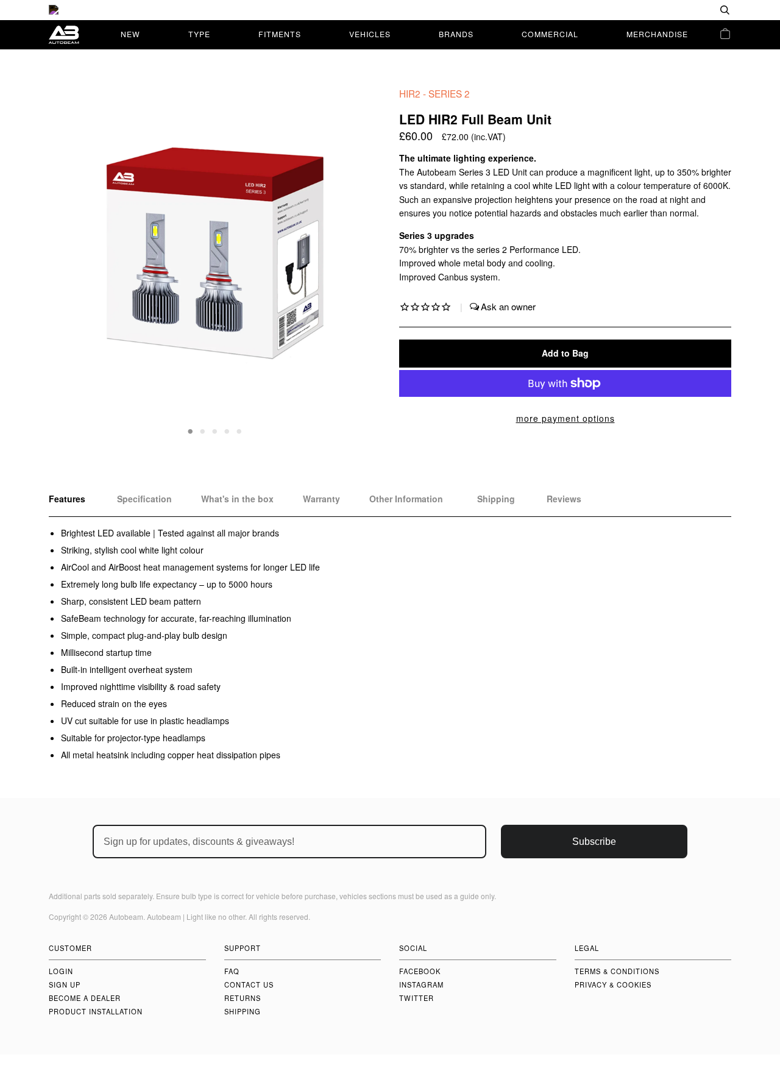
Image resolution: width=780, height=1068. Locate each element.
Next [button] (358, 261)
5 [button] (239, 430)
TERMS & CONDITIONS (617, 971)
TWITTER (416, 998)
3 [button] (215, 430)
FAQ (231, 971)
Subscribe (594, 841)
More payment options (565, 418)
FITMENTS (279, 34)
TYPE (199, 34)
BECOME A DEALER (85, 998)
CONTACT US (249, 984)
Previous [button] (69, 261)
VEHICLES (370, 34)
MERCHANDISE (657, 34)
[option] (390, 10)
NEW (130, 34)
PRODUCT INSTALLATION (96, 1011)
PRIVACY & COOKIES (613, 984)
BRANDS (456, 34)
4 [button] (227, 430)
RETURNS (242, 998)
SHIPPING (242, 1011)
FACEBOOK (420, 971)
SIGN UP (64, 984)
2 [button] (203, 430)
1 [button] (191, 430)
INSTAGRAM (421, 984)
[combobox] (685, 10)
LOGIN (61, 971)
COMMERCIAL (550, 34)
